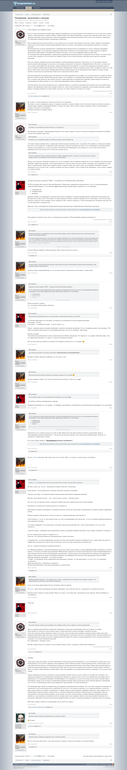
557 (42, 25)
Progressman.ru (20, 7)
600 (48, 25)
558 (44, 25)
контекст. (22, 22)
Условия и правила (109, 766)
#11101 (110, 93)
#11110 (110, 382)
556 (39, 25)
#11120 (110, 744)
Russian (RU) (23, 764)
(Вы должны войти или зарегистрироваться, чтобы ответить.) (97, 756)
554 (35, 25)
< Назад (27, 25)
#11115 (110, 597)
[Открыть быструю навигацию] (111, 14)
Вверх (109, 764)
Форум (28, 7)
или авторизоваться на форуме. (90, 210)
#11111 (110, 407)
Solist (17, 192)
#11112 (110, 448)
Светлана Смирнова (33, 96)
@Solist (35, 457)
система (41, 22)
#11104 (110, 221)
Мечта (17, 114)
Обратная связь (90, 764)
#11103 (110, 171)
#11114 (110, 567)
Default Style (16, 764)
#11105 (110, 252)
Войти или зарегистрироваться (104, 1)
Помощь (97, 764)
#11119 (110, 723)
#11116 (110, 613)
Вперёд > (52, 25)
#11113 (110, 467)
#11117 (110, 649)
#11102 (110, 112)
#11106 (110, 273)
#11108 (110, 344)
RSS (112, 764)
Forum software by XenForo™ (26, 766)
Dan (41, 20)
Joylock (41, 96)
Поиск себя (25, 20)
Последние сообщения (20, 10)
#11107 (110, 308)
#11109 (110, 359)
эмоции (47, 22)
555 (37, 25)
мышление (28, 22)
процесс (35, 22)
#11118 (110, 704)
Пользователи (36, 7)
